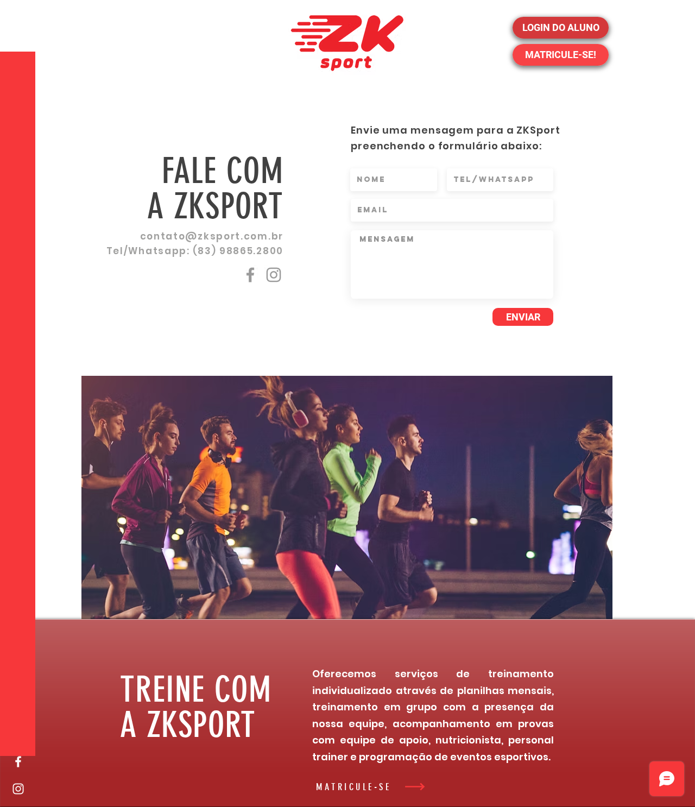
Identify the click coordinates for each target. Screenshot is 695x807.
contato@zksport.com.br (211, 236)
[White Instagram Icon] (18, 788)
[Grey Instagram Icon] (273, 275)
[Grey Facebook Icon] (250, 275)
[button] (19, 16)
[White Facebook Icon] (18, 761)
